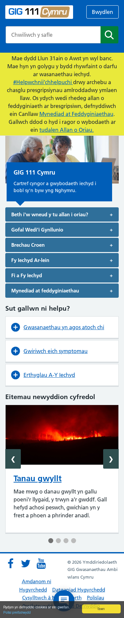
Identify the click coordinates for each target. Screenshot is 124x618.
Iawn (101, 608)
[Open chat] (63, 600)
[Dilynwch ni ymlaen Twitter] (26, 563)
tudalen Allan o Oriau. (66, 130)
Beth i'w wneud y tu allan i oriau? (49, 214)
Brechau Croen (28, 245)
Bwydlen (102, 12)
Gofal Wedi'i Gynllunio (37, 230)
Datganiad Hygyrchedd (78, 590)
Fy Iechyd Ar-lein (30, 260)
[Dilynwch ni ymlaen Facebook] (10, 563)
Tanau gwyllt (38, 478)
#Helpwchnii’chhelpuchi (43, 82)
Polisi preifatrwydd (17, 612)
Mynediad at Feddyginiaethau (76, 114)
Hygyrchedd (33, 590)
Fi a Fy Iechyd (26, 275)
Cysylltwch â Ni (39, 597)
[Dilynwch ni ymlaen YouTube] (41, 563)
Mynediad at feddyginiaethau (45, 290)
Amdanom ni (36, 581)
